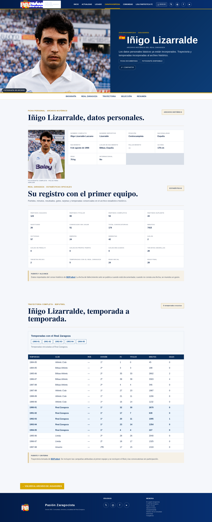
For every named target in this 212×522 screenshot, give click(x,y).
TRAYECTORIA (109, 96)
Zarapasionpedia (112, 4)
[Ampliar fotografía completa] (46, 154)
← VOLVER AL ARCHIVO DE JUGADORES (42, 486)
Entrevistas (149, 513)
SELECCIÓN (126, 96)
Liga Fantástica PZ (144, 4)
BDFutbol (70, 277)
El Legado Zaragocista (153, 502)
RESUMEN (141, 96)
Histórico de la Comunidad (154, 511)
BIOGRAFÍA (71, 96)
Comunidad (128, 4)
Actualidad (87, 4)
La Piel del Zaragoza (152, 504)
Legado (98, 4)
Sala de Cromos (151, 508)
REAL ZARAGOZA (89, 96)
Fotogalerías (150, 515)
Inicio (76, 4)
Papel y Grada (150, 506)
